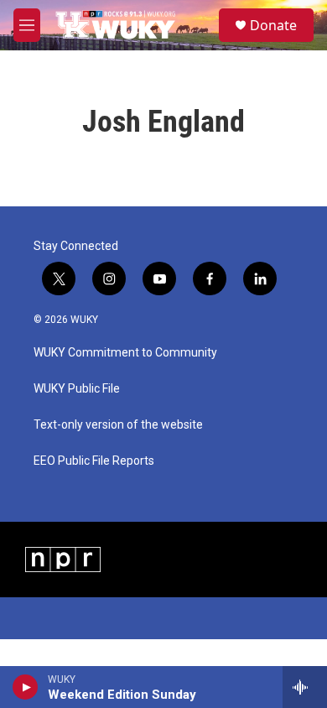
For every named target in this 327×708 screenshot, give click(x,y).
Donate (273, 25)
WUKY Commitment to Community (125, 352)
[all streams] (305, 687)
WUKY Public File (77, 389)
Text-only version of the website (118, 425)
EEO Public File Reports (94, 461)
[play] (25, 687)
